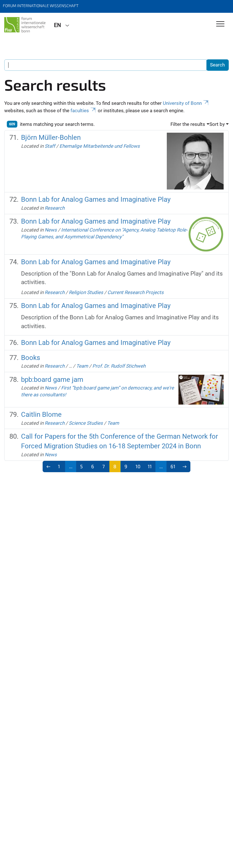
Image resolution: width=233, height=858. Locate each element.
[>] (184, 466)
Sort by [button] (217, 124)
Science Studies (86, 423)
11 (150, 466)
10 (138, 466)
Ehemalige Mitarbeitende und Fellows (99, 146)
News (51, 230)
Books (30, 358)
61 (172, 466)
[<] (48, 466)
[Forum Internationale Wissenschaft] (24, 24)
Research (55, 208)
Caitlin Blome (41, 414)
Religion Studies (86, 292)
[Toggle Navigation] (220, 24)
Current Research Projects (135, 292)
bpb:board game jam (52, 380)
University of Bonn (182, 103)
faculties (79, 110)
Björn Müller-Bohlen (51, 137)
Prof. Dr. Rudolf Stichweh (118, 366)
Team (82, 366)
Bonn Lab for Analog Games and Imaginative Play (95, 199)
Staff (50, 146)
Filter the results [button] (187, 124)
